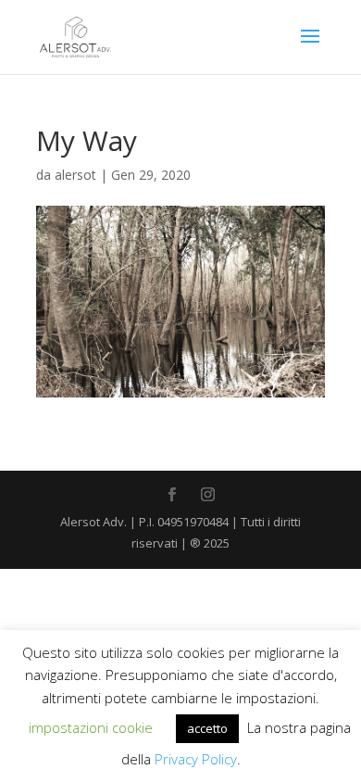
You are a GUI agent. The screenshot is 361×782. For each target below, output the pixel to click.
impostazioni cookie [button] (91, 727)
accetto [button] (207, 728)
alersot (75, 174)
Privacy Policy (196, 759)
